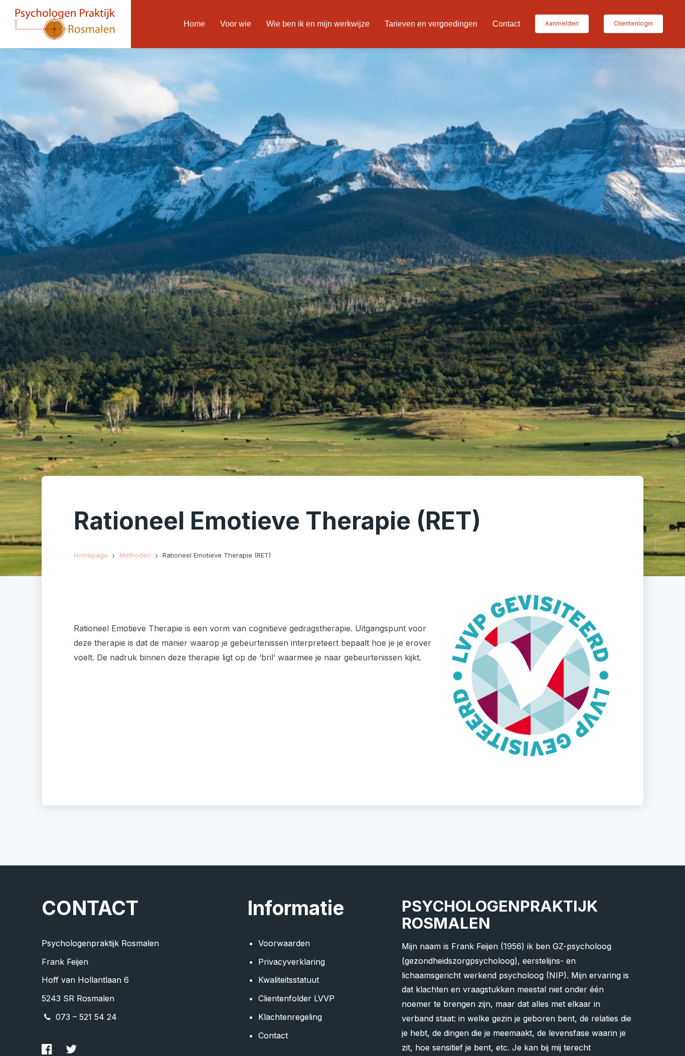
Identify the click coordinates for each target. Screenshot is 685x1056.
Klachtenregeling (290, 1017)
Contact (506, 24)
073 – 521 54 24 (86, 1017)
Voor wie (235, 24)
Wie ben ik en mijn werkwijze (318, 24)
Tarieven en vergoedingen (431, 24)
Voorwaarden (284, 943)
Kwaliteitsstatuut (288, 980)
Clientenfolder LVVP (296, 998)
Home (194, 24)
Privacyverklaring (291, 962)
